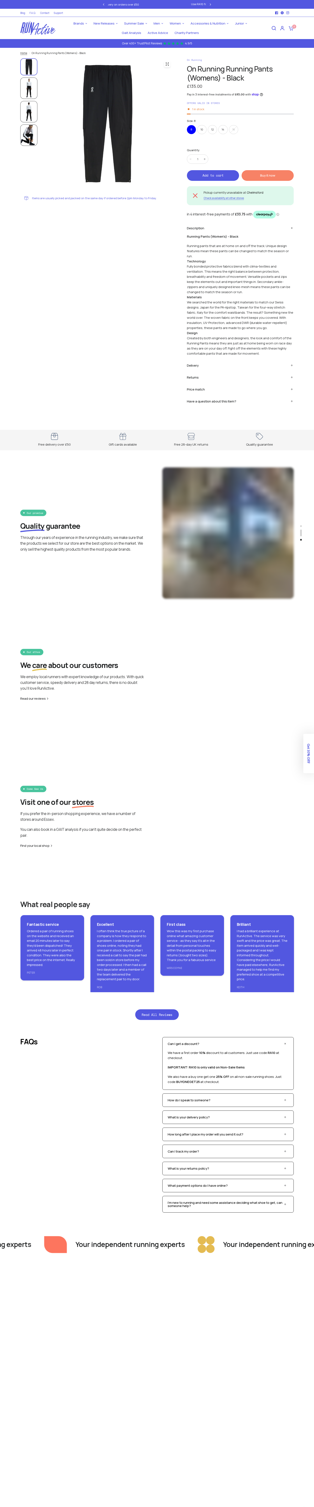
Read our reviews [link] (33, 698)
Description (195, 228)
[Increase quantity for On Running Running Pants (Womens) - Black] (204, 159)
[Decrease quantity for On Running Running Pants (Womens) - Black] (190, 159)
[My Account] (282, 28)
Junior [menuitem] (239, 23)
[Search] (274, 28)
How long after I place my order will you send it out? (205, 1134)
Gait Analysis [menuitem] (131, 33)
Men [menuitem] (157, 23)
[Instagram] (288, 13)
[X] (282, 13)
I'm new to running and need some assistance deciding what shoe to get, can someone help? (225, 1204)
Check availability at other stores (224, 198)
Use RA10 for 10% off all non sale (163, 4)
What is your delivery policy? (189, 1117)
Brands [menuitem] (78, 23)
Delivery (193, 365)
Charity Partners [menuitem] (187, 33)
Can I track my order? (183, 1151)
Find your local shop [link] (35, 845)
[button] (308, 753)
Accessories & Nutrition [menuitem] (208, 23)
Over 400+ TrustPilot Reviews (157, 43)
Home (23, 53)
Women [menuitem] (175, 23)
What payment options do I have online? (198, 1185)
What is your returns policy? (188, 1168)
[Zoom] (167, 64)
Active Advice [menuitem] (158, 33)
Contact (44, 13)
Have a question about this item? (211, 401)
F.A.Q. (32, 13)
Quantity (193, 150)
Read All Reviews (157, 1014)
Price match (196, 389)
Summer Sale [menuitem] (134, 23)
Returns (193, 377)
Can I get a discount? (183, 1044)
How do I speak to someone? (189, 1100)
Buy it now (267, 175)
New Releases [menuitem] (104, 23)
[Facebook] (276, 13)
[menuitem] (23, 13)
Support (58, 13)
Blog (22, 13)
